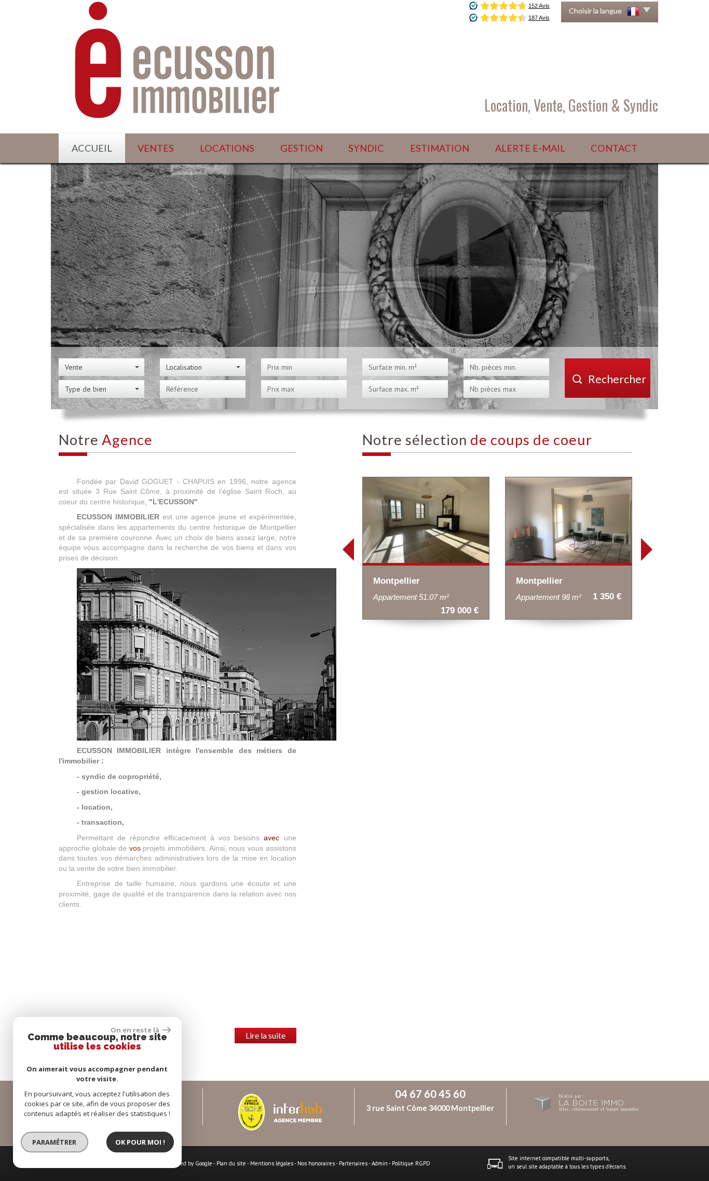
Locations (227, 148)
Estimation (439, 148)
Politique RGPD (411, 1163)
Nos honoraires (316, 1163)
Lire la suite (265, 1035)
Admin (380, 1163)
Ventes (156, 148)
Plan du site (231, 1163)
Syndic (366, 148)
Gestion (301, 148)
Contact (614, 148)
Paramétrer (55, 1142)
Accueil (92, 148)
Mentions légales (271, 1163)
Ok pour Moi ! (140, 1142)
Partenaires (353, 1163)
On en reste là (135, 1030)
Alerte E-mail (530, 148)
